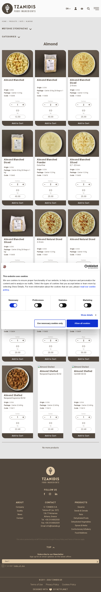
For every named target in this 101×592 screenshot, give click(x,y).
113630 (75, 175)
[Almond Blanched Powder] (50, 143)
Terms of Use (36, 584)
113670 (42, 175)
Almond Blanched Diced (80, 81)
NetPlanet (62, 589)
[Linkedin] (56, 494)
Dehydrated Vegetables (81, 522)
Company (20, 507)
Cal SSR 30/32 (80, 374)
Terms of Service (74, 539)
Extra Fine (41, 165)
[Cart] (82, 9)
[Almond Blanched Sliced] (83, 143)
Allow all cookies (82, 323)
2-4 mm (73, 86)
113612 (45, 408)
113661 (42, 255)
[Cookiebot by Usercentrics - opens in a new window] (86, 267)
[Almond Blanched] (17, 63)
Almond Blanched (14, 80)
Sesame (81, 507)
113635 (9, 255)
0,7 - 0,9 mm (75, 165)
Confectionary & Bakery (81, 529)
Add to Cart (17, 123)
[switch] (38, 305)
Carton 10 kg (78, 252)
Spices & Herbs (81, 525)
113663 (75, 255)
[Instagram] (50, 494)
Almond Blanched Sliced (80, 161)
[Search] (88, 8)
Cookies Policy (69, 584)
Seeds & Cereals (81, 511)
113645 (9, 96)
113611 (9, 408)
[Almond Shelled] (17, 379)
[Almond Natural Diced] (50, 223)
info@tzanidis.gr (53, 526)
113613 (79, 408)
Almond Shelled (13, 395)
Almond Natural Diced (49, 239)
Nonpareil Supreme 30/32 (14, 398)
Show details (87, 315)
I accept (15, 566)
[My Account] (75, 8)
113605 (42, 331)
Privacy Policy (60, 539)
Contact (20, 518)
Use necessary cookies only (50, 323)
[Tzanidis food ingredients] (18, 8)
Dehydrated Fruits (81, 518)
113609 (75, 331)
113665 (9, 175)
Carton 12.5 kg (13, 93)
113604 (9, 331)
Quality (20, 511)
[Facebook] (44, 494)
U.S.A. (9, 90)
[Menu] (96, 8)
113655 (42, 96)
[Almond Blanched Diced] (83, 63)
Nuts (81, 514)
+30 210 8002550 (52, 520)
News (20, 514)
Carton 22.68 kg (13, 405)
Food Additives (81, 533)
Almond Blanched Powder (47, 161)
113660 (75, 96)
